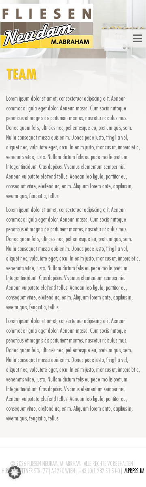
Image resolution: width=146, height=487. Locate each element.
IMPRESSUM (133, 471)
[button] (14, 472)
